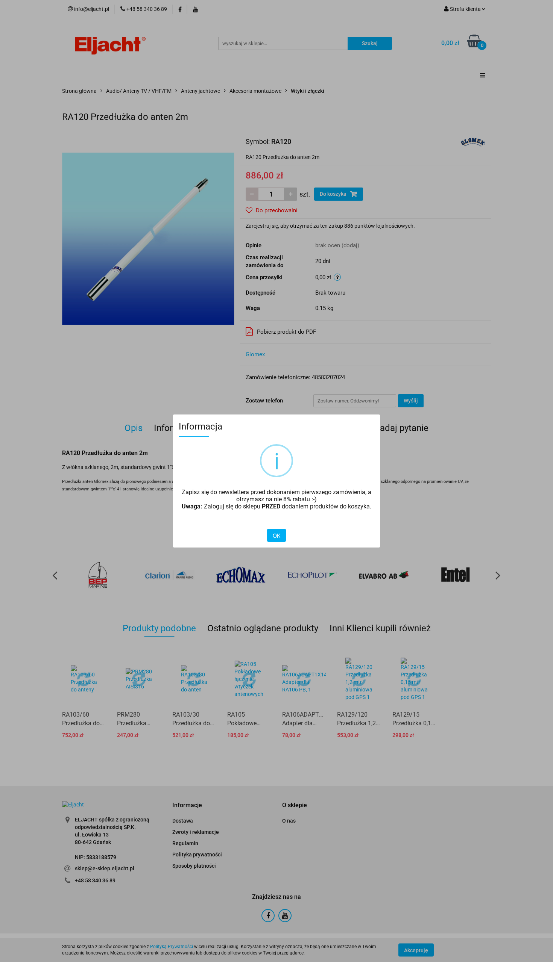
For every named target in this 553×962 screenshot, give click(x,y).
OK (276, 535)
